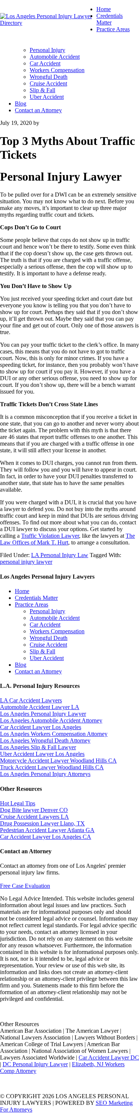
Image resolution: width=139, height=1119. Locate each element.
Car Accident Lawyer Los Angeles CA (45, 837)
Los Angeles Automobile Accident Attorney (51, 720)
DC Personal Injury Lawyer (35, 1064)
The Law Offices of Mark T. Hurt (67, 539)
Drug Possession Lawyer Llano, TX (42, 823)
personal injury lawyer (26, 562)
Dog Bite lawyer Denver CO (34, 810)
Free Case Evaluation (25, 886)
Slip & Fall (42, 651)
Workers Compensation (57, 631)
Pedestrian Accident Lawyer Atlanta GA (47, 830)
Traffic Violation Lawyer (50, 536)
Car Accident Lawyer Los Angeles (40, 727)
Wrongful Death (48, 638)
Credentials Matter (36, 598)
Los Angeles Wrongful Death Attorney (45, 740)
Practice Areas (31, 604)
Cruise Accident (48, 644)
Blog (20, 665)
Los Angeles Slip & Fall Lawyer (38, 747)
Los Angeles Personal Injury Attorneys (45, 774)
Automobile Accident (55, 618)
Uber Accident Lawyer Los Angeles (42, 754)
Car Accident (45, 624)
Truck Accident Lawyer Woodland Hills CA (52, 767)
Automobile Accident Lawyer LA (39, 707)
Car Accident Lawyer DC (109, 1057)
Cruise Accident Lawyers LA (34, 817)
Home (22, 591)
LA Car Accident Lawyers (31, 700)
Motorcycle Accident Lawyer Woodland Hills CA (58, 760)
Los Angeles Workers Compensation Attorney (53, 734)
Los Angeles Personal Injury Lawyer (43, 714)
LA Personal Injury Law (59, 555)
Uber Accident (47, 658)
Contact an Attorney (38, 671)
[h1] (48, 23)
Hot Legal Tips (17, 803)
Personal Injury (47, 611)
